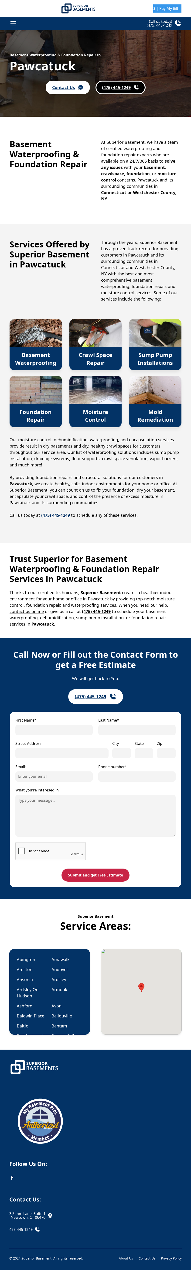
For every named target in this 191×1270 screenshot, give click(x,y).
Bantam (59, 1026)
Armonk (59, 989)
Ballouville (61, 1016)
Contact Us (147, 1258)
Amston (24, 969)
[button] (51, 23)
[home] (78, 8)
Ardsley (58, 979)
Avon (56, 1006)
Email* (21, 766)
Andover (59, 969)
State (139, 743)
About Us (126, 1258)
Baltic (22, 1026)
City (115, 743)
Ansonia (25, 979)
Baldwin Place (30, 1016)
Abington (26, 959)
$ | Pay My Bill (165, 8)
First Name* (26, 720)
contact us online (27, 611)
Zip (159, 743)
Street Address (28, 743)
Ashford (24, 1006)
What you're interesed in (37, 790)
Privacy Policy (171, 1258)
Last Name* (108, 720)
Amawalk (60, 959)
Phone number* (112, 766)
